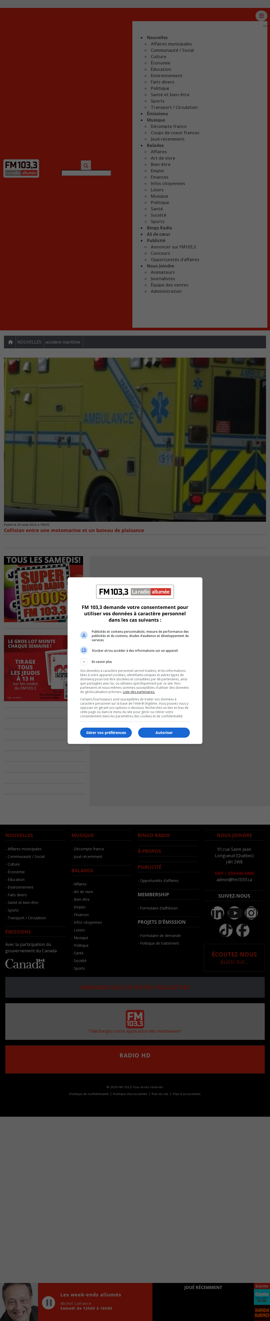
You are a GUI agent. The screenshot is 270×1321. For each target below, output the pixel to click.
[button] (135, 662)
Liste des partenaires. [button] (139, 692)
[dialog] (135, 660)
